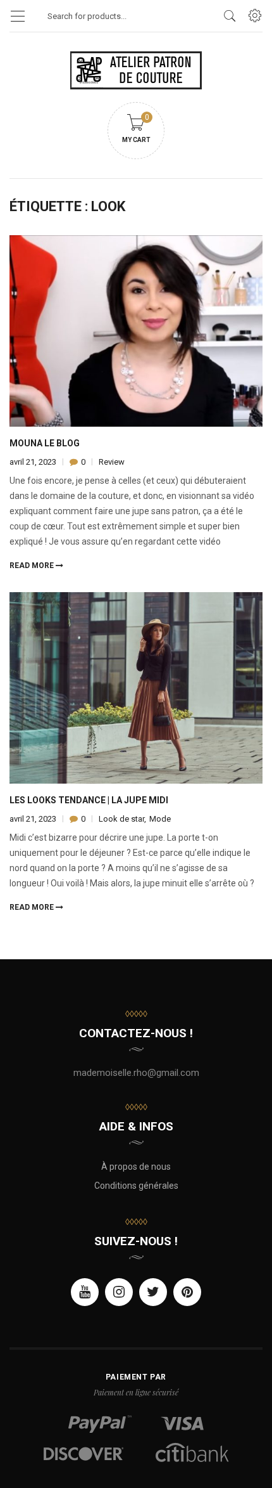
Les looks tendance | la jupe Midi (88, 800)
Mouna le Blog (44, 443)
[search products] (230, 16)
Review (112, 462)
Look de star (121, 819)
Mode (160, 819)
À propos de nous (136, 1166)
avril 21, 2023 (33, 462)
